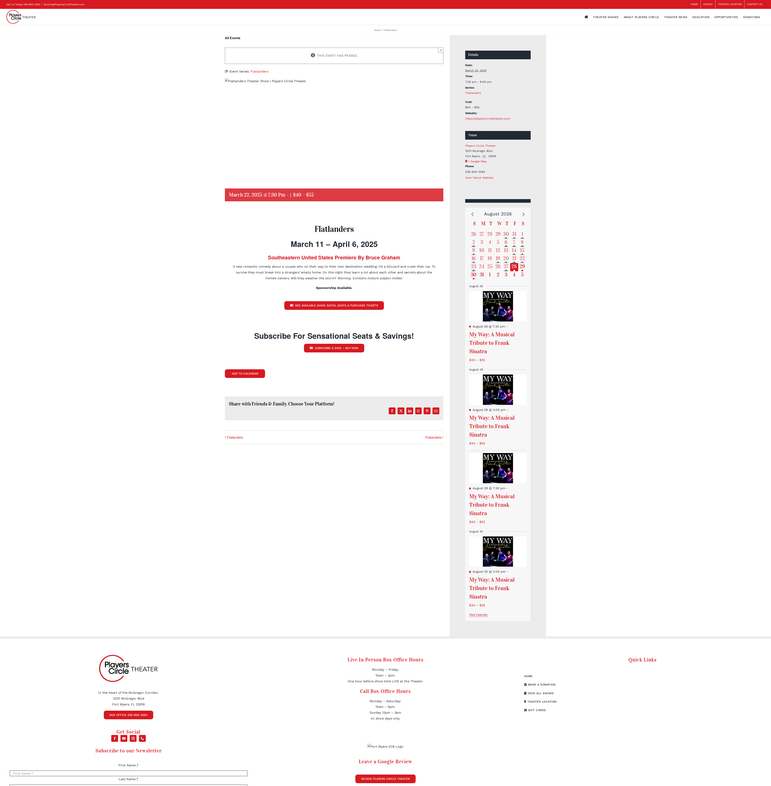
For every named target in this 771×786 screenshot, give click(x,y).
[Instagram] (133, 738)
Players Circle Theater (480, 145)
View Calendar (478, 615)
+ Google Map (477, 161)
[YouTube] (123, 738)
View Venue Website (479, 177)
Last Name (128, 779)
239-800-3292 (31, 4)
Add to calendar (245, 373)
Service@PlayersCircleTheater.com (63, 4)
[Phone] (142, 738)
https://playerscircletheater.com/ (488, 118)
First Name (128, 765)
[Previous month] (472, 214)
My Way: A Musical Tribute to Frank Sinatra (492, 343)
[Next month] (523, 214)
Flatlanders (235, 437)
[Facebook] (114, 738)
